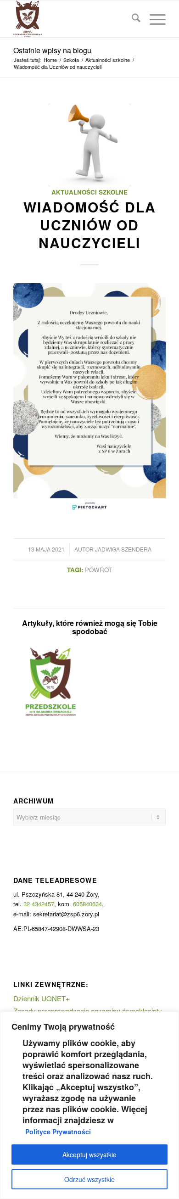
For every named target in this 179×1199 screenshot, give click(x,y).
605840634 (87, 903)
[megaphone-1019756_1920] (89, 145)
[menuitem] (131, 18)
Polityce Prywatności (58, 1131)
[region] (89, 1105)
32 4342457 (38, 903)
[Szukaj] (131, 18)
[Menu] (153, 18)
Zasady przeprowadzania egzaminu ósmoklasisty (87, 1010)
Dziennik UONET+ (41, 998)
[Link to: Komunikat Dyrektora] (50, 681)
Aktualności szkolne (89, 192)
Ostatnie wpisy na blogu (52, 50)
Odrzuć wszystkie (89, 1179)
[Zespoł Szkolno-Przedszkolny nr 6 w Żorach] (74, 18)
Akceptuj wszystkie (89, 1154)
